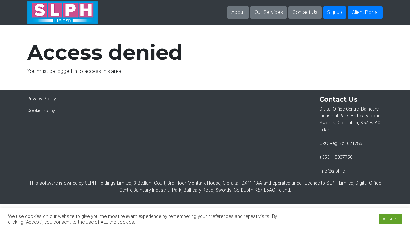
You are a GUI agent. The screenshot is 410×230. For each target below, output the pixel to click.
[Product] (62, 12)
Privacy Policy (41, 99)
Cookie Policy (41, 110)
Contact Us (304, 12)
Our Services (268, 12)
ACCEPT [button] (390, 219)
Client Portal (365, 12)
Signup (334, 12)
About (238, 12)
